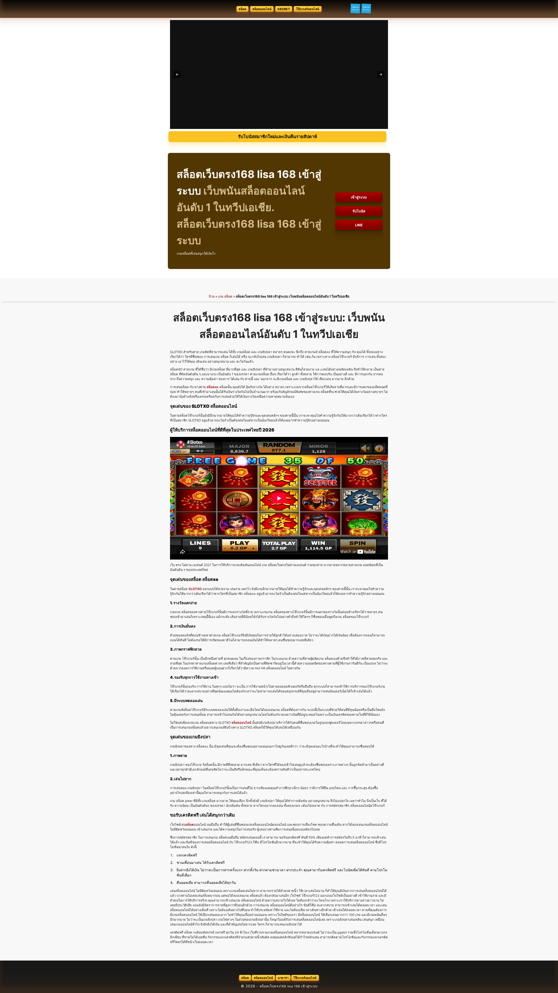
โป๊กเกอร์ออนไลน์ (307, 9)
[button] (177, 74)
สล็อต (242, 9)
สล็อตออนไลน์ (261, 9)
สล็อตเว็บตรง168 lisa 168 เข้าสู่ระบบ (288, 986)
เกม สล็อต (225, 296)
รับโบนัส (358, 211)
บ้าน (212, 296)
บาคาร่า (283, 977)
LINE (359, 225)
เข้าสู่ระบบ (359, 197)
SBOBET (283, 9)
